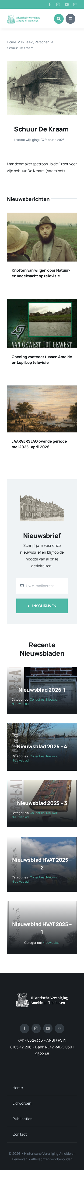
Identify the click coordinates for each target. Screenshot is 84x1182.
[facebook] (50, 4)
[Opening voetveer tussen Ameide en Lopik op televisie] (42, 302)
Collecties (37, 699)
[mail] (75, 4)
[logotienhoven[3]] (42, 993)
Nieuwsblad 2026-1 (42, 689)
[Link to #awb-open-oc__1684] (70, 19)
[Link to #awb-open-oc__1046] (59, 19)
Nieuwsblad (20, 704)
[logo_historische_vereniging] (23, 15)
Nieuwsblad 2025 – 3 (42, 803)
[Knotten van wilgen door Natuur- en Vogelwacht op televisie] (42, 215)
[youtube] (67, 4)
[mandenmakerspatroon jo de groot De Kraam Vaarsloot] (42, 63)
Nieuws (51, 699)
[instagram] (58, 4)
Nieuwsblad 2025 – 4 (42, 746)
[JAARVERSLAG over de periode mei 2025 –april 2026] (42, 388)
